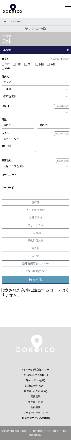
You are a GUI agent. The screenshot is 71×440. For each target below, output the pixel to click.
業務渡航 (35, 396)
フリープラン (35, 225)
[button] (35, 50)
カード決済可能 (35, 210)
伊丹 (30, 64)
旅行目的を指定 (35, 271)
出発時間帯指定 (62, 106)
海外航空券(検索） (35, 385)
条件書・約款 (35, 401)
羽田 (7, 64)
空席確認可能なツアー (35, 263)
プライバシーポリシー (35, 412)
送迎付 (35, 255)
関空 (41, 64)
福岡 (7, 68)
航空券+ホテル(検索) (35, 391)
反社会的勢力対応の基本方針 (35, 418)
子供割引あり (35, 240)
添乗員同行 (35, 217)
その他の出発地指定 (60, 59)
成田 (19, 64)
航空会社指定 (63, 161)
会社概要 (35, 407)
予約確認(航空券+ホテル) (36, 374)
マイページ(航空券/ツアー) (35, 369)
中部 (53, 64)
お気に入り (37, 28)
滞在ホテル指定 (62, 133)
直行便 (35, 202)
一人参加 (35, 233)
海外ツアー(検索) (35, 380)
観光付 (35, 248)
